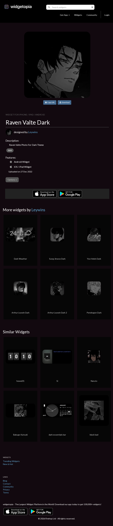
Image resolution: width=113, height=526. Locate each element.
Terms (6, 492)
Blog (5, 480)
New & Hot (8, 464)
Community (92, 15)
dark (10, 150)
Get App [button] (64, 15)
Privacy (6, 489)
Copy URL (51, 102)
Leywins (33, 132)
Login (106, 15)
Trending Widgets (11, 461)
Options (12, 179)
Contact (7, 483)
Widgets (78, 15)
